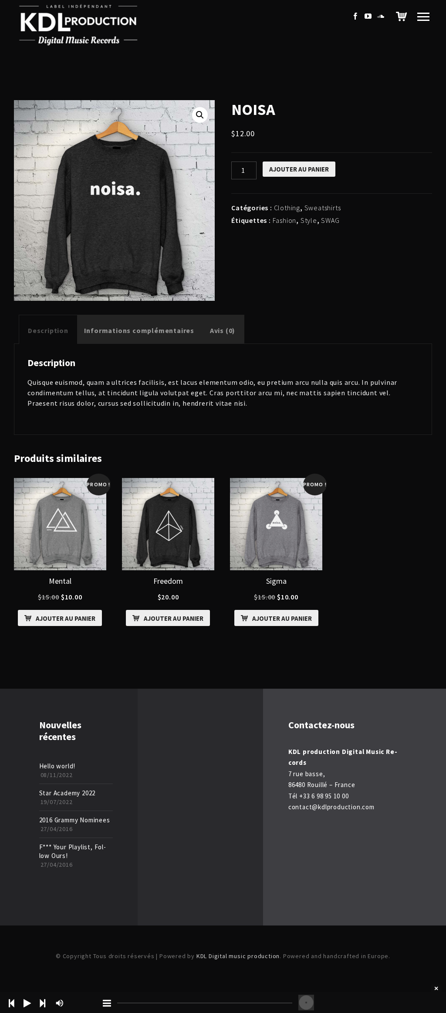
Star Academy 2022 (67, 793)
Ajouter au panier (299, 169)
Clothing (287, 207)
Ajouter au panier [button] (65, 618)
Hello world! (57, 766)
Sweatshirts (322, 207)
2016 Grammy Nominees (74, 820)
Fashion (285, 220)
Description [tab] (48, 330)
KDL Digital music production (238, 956)
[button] (200, 115)
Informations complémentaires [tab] (139, 330)
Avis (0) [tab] (222, 330)
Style (309, 220)
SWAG (330, 220)
